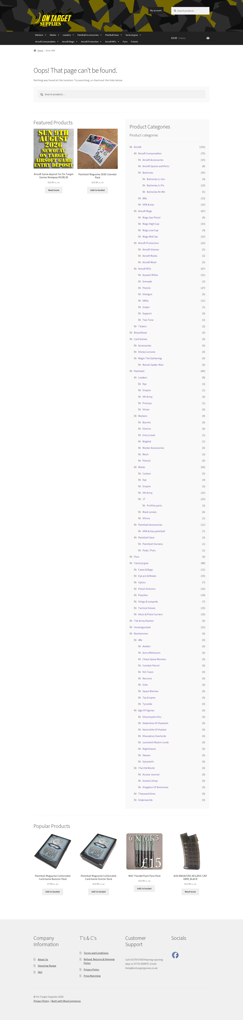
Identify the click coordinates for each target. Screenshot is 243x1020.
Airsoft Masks (149, 255)
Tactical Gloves (146, 608)
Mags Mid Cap (150, 236)
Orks (145, 684)
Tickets (134, 41)
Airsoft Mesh (149, 262)
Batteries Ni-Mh (156, 191)
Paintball (139, 371)
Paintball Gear (112, 34)
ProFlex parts (154, 505)
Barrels (146, 422)
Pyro (125, 41)
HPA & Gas (148, 204)
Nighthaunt (149, 748)
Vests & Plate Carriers (150, 614)
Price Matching (92, 975)
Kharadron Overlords (154, 736)
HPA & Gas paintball (153, 531)
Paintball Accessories (88, 34)
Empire (146, 390)
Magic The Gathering (150, 358)
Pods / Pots (149, 550)
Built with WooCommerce (66, 1001)
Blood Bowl (140, 332)
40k (140, 640)
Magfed (146, 441)
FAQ (40, 972)
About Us (43, 959)
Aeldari (146, 646)
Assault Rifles (150, 275)
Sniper (146, 307)
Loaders (67, 34)
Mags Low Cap (150, 230)
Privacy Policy (91, 969)
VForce (146, 518)
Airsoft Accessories (152, 159)
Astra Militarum (151, 652)
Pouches (143, 595)
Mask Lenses (149, 512)
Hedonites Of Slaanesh (155, 723)
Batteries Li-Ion (156, 179)
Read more (53, 190)
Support (147, 313)
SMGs (145, 300)
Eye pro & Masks (147, 575)
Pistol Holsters (147, 588)
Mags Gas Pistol (151, 217)
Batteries (147, 172)
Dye (144, 384)
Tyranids (147, 704)
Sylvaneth (148, 761)
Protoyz (147, 403)
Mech (145, 454)
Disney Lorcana (146, 351)
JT (143, 499)
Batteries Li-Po (155, 185)
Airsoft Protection (90, 41)
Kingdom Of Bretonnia (155, 787)
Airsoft (137, 147)
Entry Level (148, 435)
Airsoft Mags (68, 41)
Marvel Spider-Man (152, 364)
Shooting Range (47, 965)
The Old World (146, 768)
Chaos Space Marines (154, 659)
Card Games (140, 339)
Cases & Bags (145, 569)
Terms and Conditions (96, 953)
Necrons (147, 678)
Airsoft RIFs (110, 41)
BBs (144, 198)
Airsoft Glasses (150, 249)
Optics (142, 582)
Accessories (144, 345)
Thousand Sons (146, 793)
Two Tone (148, 319)
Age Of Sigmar (146, 710)
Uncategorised (142, 627)
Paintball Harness (152, 544)
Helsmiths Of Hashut (154, 729)
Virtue (145, 409)
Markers (39, 34)
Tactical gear (131, 34)
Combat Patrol (151, 665)
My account (156, 10)
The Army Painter (144, 620)
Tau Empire (148, 697)
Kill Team (147, 672)
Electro (146, 428)
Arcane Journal (151, 774)
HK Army (147, 396)
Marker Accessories (153, 447)
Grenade (147, 281)
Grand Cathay (150, 780)
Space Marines (150, 691)
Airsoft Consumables (45, 41)
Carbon (146, 473)
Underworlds (145, 800)
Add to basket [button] (97, 190)
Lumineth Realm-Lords (155, 742)
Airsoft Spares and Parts (155, 166)
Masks (53, 34)
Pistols (146, 287)
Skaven (146, 755)
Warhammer (141, 633)
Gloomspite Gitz (151, 716)
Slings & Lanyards (148, 601)
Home (40, 50)
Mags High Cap (150, 223)
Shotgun (147, 294)
